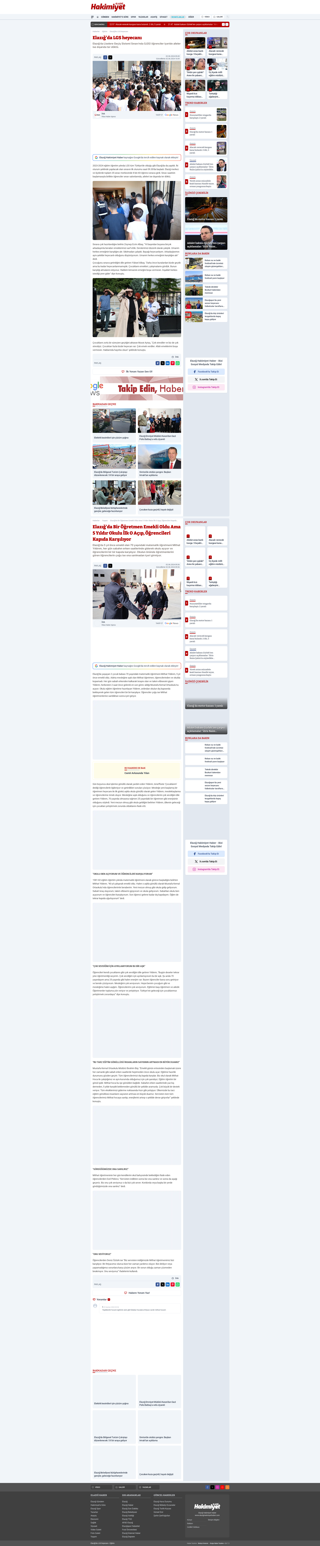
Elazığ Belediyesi (129, 1512)
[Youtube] (222, 1487)
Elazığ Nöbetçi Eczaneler (164, 1505)
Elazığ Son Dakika (130, 1508)
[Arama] (227, 16)
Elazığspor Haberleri (131, 1526)
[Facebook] (207, 1487)
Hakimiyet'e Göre (120, 17)
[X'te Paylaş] (110, 57)
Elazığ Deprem (128, 1536)
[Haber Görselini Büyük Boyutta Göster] (137, 86)
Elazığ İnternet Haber (131, 1533)
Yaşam (105, 521)
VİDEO (207, 17)
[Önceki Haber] (223, 24)
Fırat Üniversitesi (129, 1529)
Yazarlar (143, 17)
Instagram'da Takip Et (208, 387)
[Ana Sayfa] (98, 17)
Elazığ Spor (96, 1508)
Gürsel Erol (158, 1512)
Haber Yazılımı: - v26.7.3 (208, 1543)
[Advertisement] (137, 136)
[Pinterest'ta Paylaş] (173, 363)
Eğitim (104, 31)
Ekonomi (94, 1519)
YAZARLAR (146, 1487)
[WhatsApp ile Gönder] (178, 363)
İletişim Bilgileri (213, 1520)
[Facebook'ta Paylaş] (105, 57)
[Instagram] (217, 1487)
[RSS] (227, 1487)
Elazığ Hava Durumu (163, 1501)
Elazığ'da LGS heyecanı (119, 31)
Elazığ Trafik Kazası (162, 1508)
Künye (189, 1520)
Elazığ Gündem (97, 1501)
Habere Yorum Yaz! (139, 1292)
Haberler (96, 31)
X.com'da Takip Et (208, 379)
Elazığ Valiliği (128, 1515)
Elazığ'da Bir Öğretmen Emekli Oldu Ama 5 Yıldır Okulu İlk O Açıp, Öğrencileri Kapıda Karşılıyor (143, 521)
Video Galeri (96, 1529)
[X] (212, 1487)
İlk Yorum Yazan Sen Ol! (139, 371)
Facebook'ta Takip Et (208, 371)
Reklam (190, 1523)
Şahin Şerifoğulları (162, 1515)
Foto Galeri (95, 1533)
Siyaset (163, 17)
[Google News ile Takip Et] (171, 114)
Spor (133, 17)
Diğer (191, 17)
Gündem (105, 17)
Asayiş (153, 17)
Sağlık (93, 1522)
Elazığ (125, 1501)
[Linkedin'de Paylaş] (168, 363)
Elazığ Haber (127, 1505)
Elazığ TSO (127, 1519)
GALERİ (220, 17)
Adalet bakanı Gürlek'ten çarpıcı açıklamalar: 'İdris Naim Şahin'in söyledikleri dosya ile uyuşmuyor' (155, 24)
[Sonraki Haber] (226, 24)
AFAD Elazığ (127, 1522)
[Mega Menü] (92, 17)
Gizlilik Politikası (193, 1527)
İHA (109, 115)
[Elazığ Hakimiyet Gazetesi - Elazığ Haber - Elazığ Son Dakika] (207, 1507)
